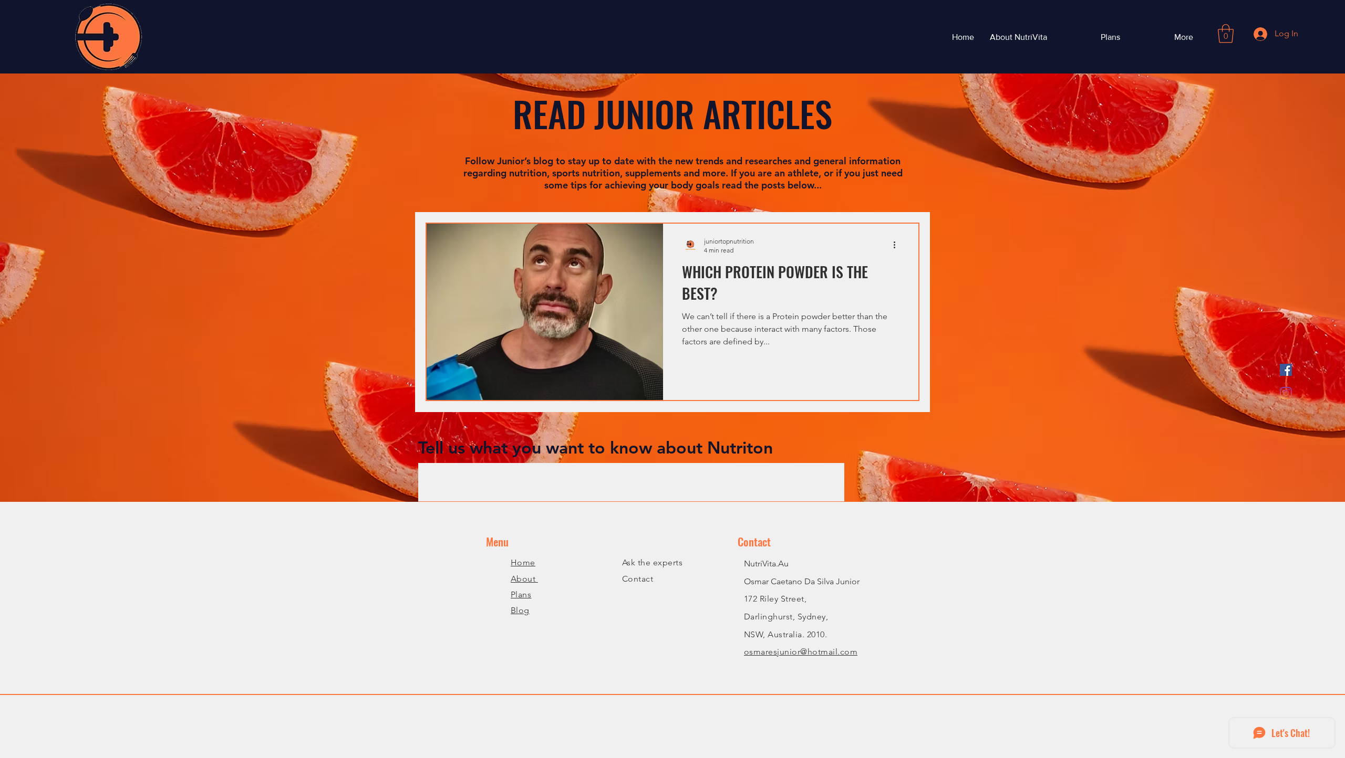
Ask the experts (652, 562)
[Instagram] (1286, 393)
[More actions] (898, 245)
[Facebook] (1286, 370)
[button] (1226, 33)
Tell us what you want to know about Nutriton (595, 447)
